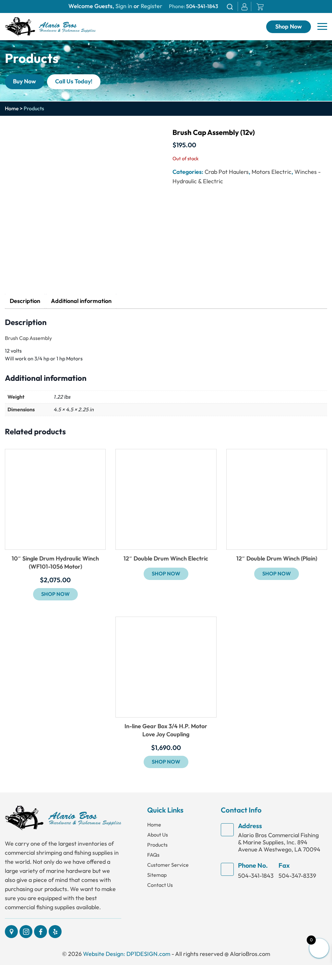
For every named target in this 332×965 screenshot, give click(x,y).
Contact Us (160, 885)
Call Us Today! (73, 82)
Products (157, 844)
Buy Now (24, 82)
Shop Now (288, 27)
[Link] (50, 26)
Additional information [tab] (81, 301)
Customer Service (168, 865)
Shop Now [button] (55, 594)
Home (12, 108)
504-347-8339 (297, 876)
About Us (157, 834)
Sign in (123, 6)
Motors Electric (271, 172)
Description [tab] (25, 301)
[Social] (11, 931)
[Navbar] (322, 26)
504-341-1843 (202, 6)
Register (150, 6)
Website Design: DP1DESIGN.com (126, 954)
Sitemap (157, 875)
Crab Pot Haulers (227, 172)
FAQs (153, 854)
